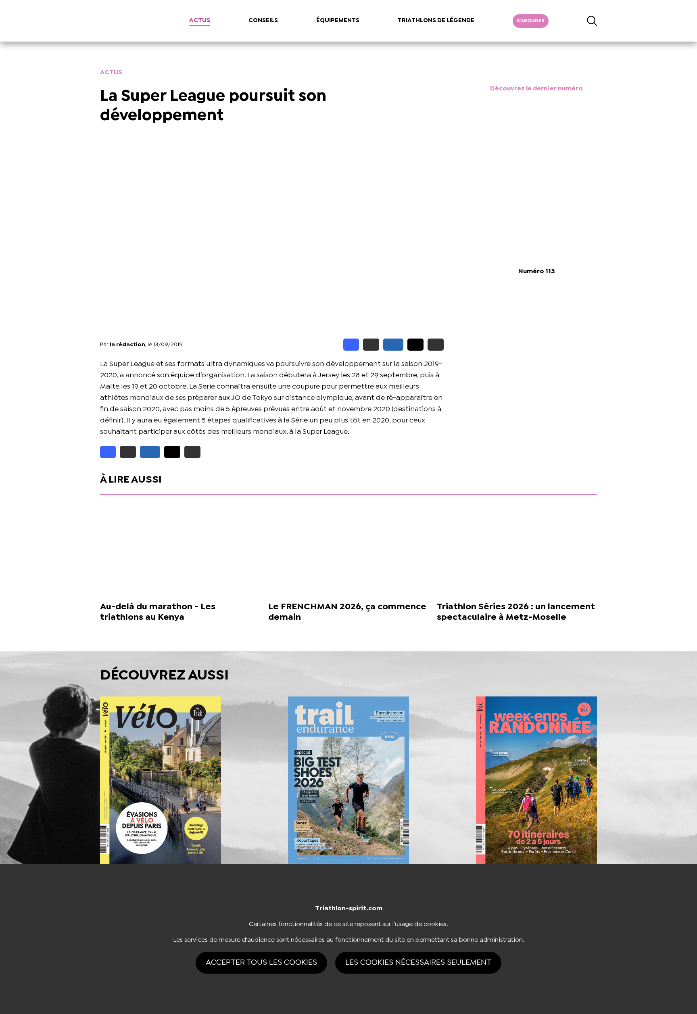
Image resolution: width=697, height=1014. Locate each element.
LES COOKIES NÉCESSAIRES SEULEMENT (418, 962)
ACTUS (199, 20)
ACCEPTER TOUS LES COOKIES (261, 962)
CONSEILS (263, 20)
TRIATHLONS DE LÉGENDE (436, 20)
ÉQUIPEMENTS (337, 20)
